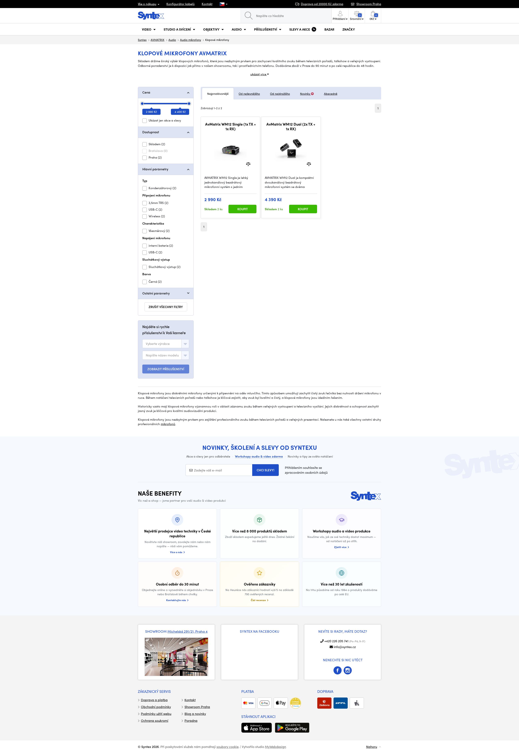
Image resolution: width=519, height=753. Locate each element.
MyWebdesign (275, 746)
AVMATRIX (157, 40)
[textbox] (158, 344)
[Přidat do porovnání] (248, 163)
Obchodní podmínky (156, 706)
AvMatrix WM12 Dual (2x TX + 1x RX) (290, 126)
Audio (172, 40)
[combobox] (165, 343)
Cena (146, 92)
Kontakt (207, 4)
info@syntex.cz (345, 646)
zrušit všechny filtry (166, 307)
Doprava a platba (154, 700)
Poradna (190, 720)
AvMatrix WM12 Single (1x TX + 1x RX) (230, 126)
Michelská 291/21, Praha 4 (187, 631)
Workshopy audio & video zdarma (259, 456)
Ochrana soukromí (154, 720)
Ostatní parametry (156, 293)
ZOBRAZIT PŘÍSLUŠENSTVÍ (165, 369)
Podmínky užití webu (156, 713)
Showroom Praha (197, 706)
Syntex (142, 40)
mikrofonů (168, 424)
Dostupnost (150, 132)
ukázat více (258, 74)
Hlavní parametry (155, 169)
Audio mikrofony (190, 40)
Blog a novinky (195, 713)
